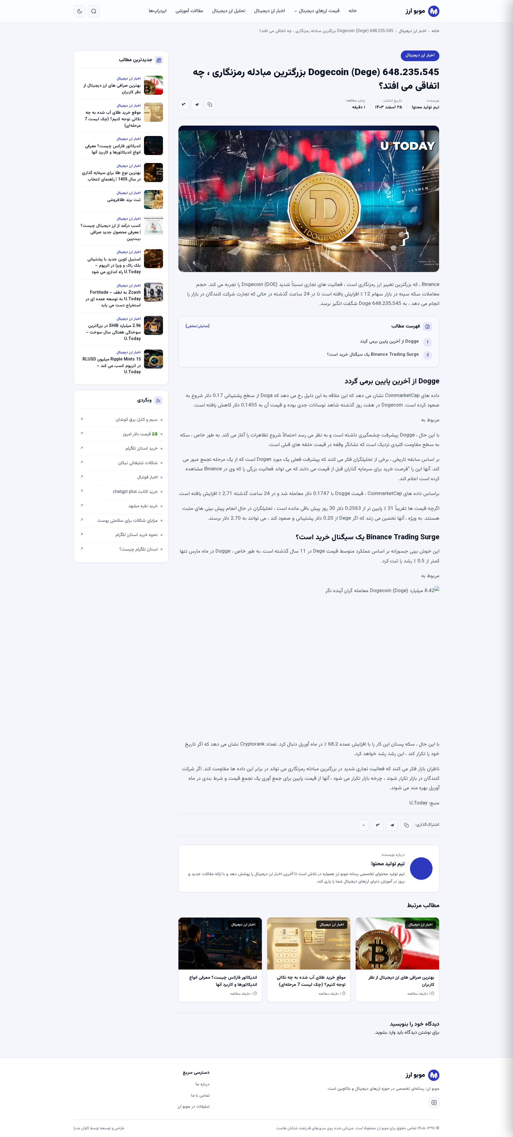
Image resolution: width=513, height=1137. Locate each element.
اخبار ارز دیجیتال (269, 11)
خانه (353, 11)
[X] (183, 104)
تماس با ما (200, 1095)
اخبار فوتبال (119, 477)
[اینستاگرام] (434, 1102)
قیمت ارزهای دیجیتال (319, 11)
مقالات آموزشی (189, 11)
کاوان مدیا (81, 1128)
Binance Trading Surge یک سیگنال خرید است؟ (373, 354)
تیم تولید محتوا (425, 107)
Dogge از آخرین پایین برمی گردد (389, 341)
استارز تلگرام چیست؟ (119, 549)
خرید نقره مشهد (119, 506)
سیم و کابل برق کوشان (119, 419)
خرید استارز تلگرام (119, 448)
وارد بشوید (385, 1032)
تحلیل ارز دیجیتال (228, 11)
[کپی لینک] (210, 104)
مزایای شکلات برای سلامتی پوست (119, 520)
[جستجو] (94, 11)
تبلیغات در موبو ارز (194, 1106)
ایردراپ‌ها (158, 11)
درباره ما (203, 1084)
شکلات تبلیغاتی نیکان (119, 463)
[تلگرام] (196, 104)
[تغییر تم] (80, 11)
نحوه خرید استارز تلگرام (119, 535)
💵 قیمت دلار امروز (119, 434)
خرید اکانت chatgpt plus (119, 491)
